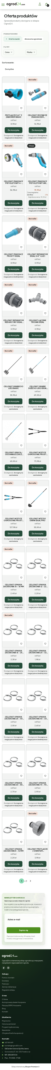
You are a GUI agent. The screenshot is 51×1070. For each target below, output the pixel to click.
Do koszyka (13, 130)
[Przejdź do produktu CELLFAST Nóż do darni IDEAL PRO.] (37, 497)
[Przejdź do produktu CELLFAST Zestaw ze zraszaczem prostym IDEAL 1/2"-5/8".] (37, 94)
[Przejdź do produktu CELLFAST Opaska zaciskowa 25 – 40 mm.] (13, 695)
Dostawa (5, 981)
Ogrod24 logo (16, 4)
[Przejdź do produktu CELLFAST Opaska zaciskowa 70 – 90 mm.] (37, 762)
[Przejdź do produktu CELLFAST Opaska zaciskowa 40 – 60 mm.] (37, 695)
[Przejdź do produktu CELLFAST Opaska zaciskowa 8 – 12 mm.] (13, 828)
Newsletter (6, 1030)
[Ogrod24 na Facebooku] (3, 968)
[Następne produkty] (30, 880)
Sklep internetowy (25, 1067)
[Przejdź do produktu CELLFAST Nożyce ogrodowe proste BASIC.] (37, 431)
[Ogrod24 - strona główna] (9, 956)
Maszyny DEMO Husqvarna (11, 1005)
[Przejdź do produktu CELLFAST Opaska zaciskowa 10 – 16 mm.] (13, 563)
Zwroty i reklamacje (9, 987)
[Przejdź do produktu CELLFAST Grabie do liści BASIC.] (13, 365)
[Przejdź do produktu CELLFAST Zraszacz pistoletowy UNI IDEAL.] (37, 160)
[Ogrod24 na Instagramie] (8, 968)
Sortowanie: (8, 62)
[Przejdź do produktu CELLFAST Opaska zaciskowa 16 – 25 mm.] (13, 629)
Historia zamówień (9, 1024)
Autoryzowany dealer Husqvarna (14, 1002)
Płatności (5, 984)
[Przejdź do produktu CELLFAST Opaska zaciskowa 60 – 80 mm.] (13, 762)
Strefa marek (14, 39)
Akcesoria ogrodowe (33, 39)
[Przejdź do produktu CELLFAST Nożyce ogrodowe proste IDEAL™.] (13, 497)
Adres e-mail (14, 919)
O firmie (5, 999)
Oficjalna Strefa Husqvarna (12, 1033)
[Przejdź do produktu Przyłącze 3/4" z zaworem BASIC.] (13, 94)
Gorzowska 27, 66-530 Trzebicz (16, 1052)
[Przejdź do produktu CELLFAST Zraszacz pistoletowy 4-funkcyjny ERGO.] (13, 160)
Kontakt (5, 1012)
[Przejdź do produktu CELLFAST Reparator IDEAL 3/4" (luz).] (37, 233)
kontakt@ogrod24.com (13, 1046)
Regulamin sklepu (8, 990)
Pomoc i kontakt (8, 978)
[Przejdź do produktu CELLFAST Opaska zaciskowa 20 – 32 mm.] (37, 629)
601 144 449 (9, 1042)
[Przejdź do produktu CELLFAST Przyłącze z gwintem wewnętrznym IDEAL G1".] (37, 828)
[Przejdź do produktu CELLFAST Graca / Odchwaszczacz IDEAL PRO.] (13, 431)
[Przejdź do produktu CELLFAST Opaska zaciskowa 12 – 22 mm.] (37, 563)
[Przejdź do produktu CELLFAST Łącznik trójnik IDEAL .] (37, 299)
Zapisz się (23, 930)
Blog (4, 1009)
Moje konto (6, 1021)
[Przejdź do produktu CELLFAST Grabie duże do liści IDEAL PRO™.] (37, 365)
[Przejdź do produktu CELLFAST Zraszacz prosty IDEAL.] (13, 233)
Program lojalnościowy (10, 1027)
